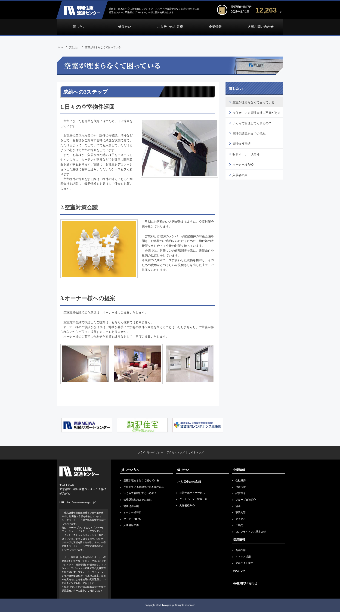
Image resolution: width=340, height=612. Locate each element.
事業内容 (240, 512)
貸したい (79, 27)
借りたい (124, 27)
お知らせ (239, 571)
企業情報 (215, 27)
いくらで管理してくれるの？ (252, 123)
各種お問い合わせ (261, 27)
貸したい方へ (130, 470)
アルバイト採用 (244, 562)
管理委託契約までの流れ (249, 133)
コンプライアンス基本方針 (250, 531)
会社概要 (240, 480)
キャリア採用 (243, 556)
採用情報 (239, 539)
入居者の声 (239, 175)
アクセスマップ (176, 452)
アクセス (240, 518)
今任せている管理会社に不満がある (256, 112)
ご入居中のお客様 (170, 27)
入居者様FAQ (187, 505)
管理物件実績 (241, 144)
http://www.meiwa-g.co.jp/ (81, 502)
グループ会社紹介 (245, 499)
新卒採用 (240, 550)
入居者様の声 (131, 525)
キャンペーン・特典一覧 (193, 499)
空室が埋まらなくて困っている (253, 102)
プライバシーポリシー (150, 452)
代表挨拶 (240, 486)
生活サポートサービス (192, 492)
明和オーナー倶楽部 (246, 154)
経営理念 (240, 493)
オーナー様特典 (132, 512)
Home (60, 47)
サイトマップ (196, 452)
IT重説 (239, 525)
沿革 (238, 506)
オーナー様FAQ (242, 164)
